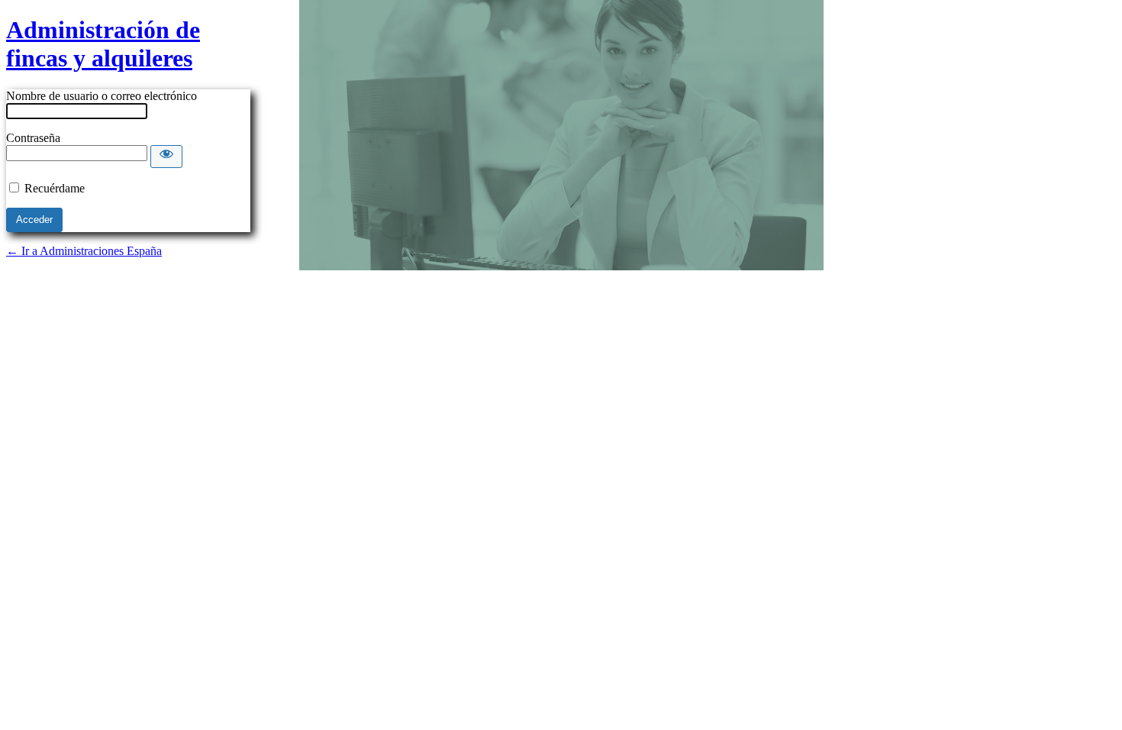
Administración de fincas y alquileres (103, 44)
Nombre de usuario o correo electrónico (101, 95)
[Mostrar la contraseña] (166, 156)
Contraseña (33, 137)
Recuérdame (54, 188)
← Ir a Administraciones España (84, 250)
